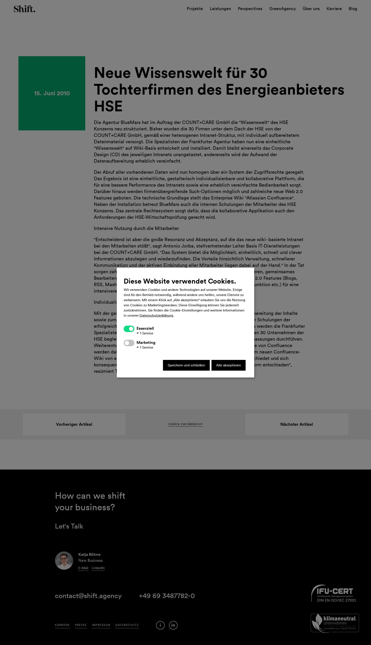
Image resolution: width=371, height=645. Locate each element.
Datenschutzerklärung (156, 315)
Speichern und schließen (186, 365)
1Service (146, 333)
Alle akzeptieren (228, 365)
